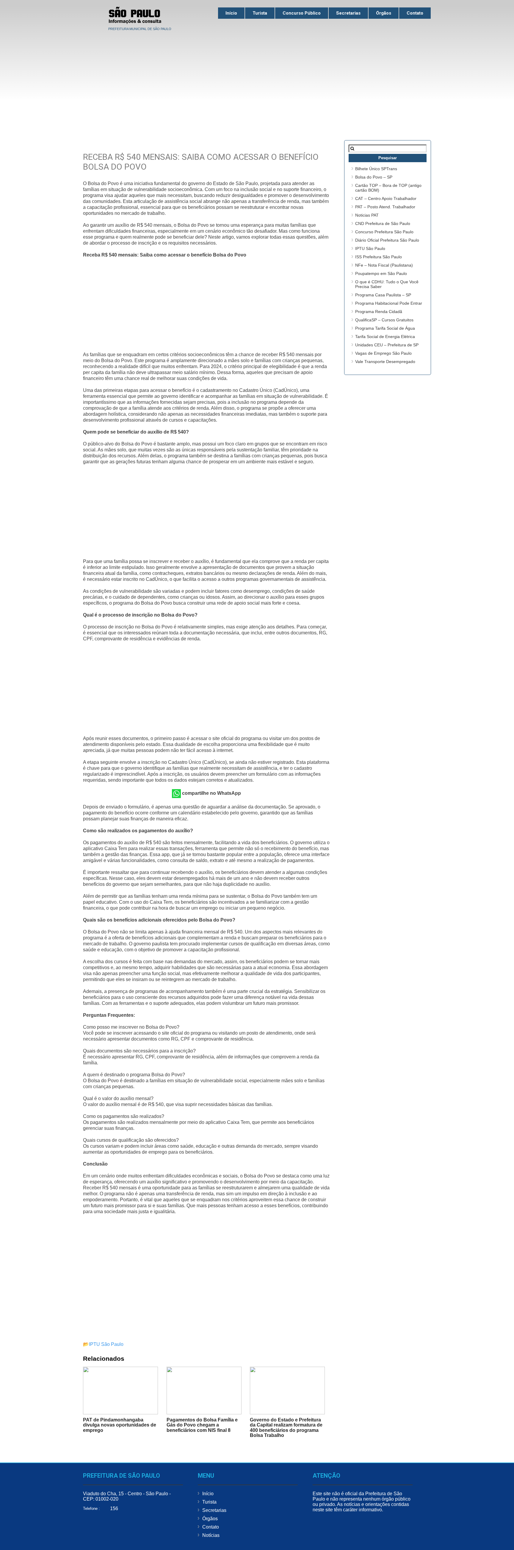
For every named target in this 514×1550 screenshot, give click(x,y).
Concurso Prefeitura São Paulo (384, 231)
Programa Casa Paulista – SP (383, 295)
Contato (415, 13)
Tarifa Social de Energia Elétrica (385, 336)
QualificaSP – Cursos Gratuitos (384, 319)
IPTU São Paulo (106, 1344)
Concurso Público (302, 13)
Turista (260, 13)
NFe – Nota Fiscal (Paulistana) (384, 265)
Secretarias (348, 13)
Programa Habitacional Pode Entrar (388, 303)
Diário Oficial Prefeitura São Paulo (387, 240)
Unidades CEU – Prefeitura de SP (387, 344)
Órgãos (383, 13)
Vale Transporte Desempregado (385, 361)
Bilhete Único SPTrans (376, 168)
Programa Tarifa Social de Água (385, 328)
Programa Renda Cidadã (378, 311)
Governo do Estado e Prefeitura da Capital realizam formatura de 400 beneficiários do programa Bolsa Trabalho (286, 1427)
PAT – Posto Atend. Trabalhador (385, 206)
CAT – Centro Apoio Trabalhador (385, 198)
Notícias (211, 1535)
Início (231, 13)
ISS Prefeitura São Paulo (378, 256)
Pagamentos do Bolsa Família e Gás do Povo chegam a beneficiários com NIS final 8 (202, 1425)
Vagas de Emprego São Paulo (383, 353)
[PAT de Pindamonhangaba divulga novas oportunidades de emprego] (120, 1390)
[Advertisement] (257, 77)
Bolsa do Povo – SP (373, 177)
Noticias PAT (367, 215)
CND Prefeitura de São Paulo (382, 223)
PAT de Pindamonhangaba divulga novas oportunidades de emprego (119, 1425)
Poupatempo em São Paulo (381, 273)
